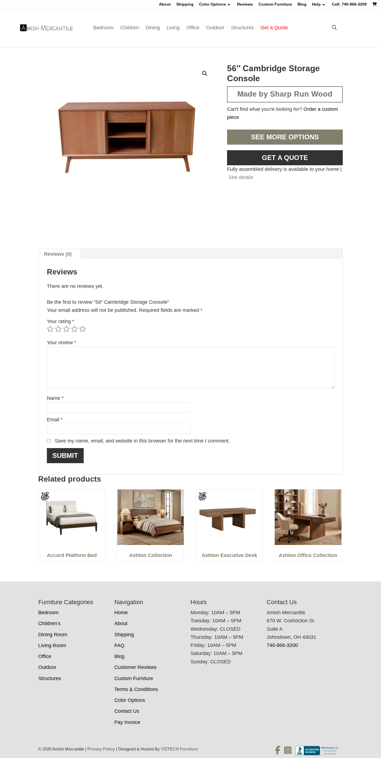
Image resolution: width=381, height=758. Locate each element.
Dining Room (52, 634)
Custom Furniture (275, 4)
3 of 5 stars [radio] (66, 329)
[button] (205, 73)
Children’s (49, 623)
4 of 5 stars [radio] (74, 329)
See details (240, 177)
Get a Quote (274, 27)
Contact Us (126, 711)
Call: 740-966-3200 (349, 4)
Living (173, 27)
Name (55, 398)
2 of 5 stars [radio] (58, 329)
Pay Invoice (127, 722)
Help (316, 4)
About (165, 4)
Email (55, 419)
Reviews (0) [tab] (58, 254)
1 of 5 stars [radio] (50, 329)
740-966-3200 (282, 645)
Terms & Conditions (136, 689)
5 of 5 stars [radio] (82, 329)
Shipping (185, 4)
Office (192, 27)
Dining (153, 27)
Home (121, 612)
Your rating (60, 321)
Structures (242, 27)
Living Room (52, 645)
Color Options (212, 4)
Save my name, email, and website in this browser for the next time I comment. (142, 441)
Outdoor (215, 27)
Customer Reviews (135, 667)
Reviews (245, 4)
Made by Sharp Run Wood (284, 94)
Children (129, 27)
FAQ (119, 645)
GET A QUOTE (285, 157)
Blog (302, 4)
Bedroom (103, 27)
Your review (61, 342)
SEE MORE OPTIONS (285, 137)
